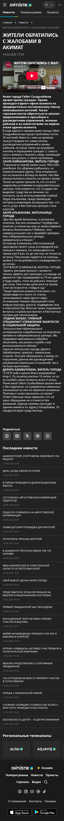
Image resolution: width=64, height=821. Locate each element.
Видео (36, 782)
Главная (7, 22)
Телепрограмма (30, 12)
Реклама (50, 801)
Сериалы (22, 782)
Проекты (53, 12)
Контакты (35, 801)
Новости (9, 12)
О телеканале (17, 801)
